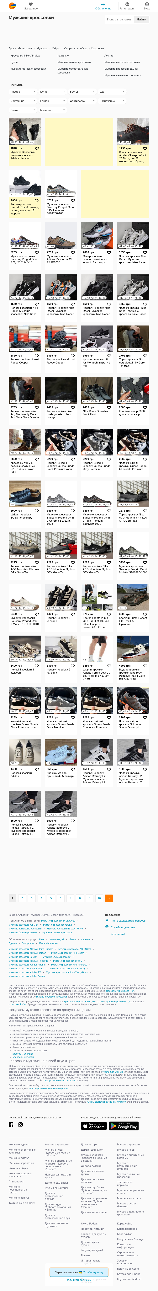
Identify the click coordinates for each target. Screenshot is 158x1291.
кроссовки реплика (23, 1053)
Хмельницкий (57, 939)
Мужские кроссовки (129, 1144)
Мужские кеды (126, 1149)
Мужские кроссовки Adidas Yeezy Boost (67, 972)
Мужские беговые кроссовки (28, 68)
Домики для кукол (92, 1149)
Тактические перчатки (125, 1183)
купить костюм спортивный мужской (106, 1101)
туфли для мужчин (113, 1072)
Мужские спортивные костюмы (130, 1156)
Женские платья (19, 1157)
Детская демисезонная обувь (58, 1216)
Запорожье (28, 943)
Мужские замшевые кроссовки (25, 928)
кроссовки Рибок (18, 1004)
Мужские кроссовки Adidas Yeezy (67, 968)
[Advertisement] (79, 34)
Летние (108, 55)
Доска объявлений (20, 48)
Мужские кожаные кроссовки (128, 1175)
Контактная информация (125, 1246)
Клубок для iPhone (128, 1273)
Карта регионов (127, 1228)
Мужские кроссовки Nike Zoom (67, 953)
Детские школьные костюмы (92, 1181)
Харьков (85, 939)
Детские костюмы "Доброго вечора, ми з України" (94, 1157)
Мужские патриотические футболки (127, 1165)
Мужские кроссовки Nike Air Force (65, 928)
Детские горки (89, 1144)
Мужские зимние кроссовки (57, 932)
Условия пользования (125, 1262)
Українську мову (93, 1272)
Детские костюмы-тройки (92, 1172)
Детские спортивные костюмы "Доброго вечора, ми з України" (94, 1202)
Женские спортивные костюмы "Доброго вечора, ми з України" (58, 1165)
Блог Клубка (124, 1233)
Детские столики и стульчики (56, 1225)
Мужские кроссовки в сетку (67, 961)
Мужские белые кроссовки (23, 932)
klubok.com (12, 6)
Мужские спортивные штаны (130, 1192)
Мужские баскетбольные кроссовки (72, 70)
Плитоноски (16, 1181)
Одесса (13, 943)
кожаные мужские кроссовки (51, 996)
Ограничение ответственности (127, 1254)
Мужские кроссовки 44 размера (58, 920)
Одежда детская (91, 1165)
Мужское (42, 48)
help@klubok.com (128, 1268)
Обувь (55, 48)
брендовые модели (23, 1057)
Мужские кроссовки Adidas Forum (27, 976)
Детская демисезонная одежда (54, 1195)
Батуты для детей (92, 1250)
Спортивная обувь (75, 48)
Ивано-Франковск (48, 943)
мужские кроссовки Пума (119, 1001)
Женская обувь (18, 1168)
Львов (72, 939)
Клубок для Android (129, 1279)
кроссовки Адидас (74, 1001)
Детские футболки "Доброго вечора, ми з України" (94, 1190)
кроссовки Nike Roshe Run (120, 991)
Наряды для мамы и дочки (58, 1176)
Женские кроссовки (57, 1144)
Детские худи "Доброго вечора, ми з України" (58, 1206)
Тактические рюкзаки (22, 1202)
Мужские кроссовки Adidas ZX (25, 972)
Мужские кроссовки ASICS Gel (74, 949)
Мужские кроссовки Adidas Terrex (27, 968)
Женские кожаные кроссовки (20, 1175)
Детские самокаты (56, 1182)
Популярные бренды (130, 1239)
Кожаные (63, 55)
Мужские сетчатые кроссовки (122, 75)
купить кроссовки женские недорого (48, 1088)
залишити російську (79, 1279)
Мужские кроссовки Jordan (57, 924)
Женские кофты (19, 1197)
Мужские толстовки (129, 1198)
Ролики (85, 1255)
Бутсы (14, 62)
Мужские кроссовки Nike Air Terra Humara (31, 949)
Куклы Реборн (89, 1223)
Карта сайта (124, 1223)
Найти (141, 19)
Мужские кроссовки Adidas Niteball (27, 964)
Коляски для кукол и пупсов (93, 1235)
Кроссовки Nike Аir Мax (25, 55)
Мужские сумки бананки (126, 1205)
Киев (41, 939)
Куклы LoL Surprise (57, 1187)
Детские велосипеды (94, 1212)
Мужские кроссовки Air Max (23, 924)
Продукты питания (92, 1228)
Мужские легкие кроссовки (74, 62)
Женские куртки (19, 1144)
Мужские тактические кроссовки (130, 1213)
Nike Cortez (98, 1001)
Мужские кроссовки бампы (121, 68)
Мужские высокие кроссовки (122, 62)
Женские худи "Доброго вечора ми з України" (57, 1152)
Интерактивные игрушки (90, 1262)
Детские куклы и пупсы (91, 1243)
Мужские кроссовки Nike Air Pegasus (28, 961)
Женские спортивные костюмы (22, 1151)
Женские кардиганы (21, 1163)
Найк (87, 1001)
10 (99, 898)
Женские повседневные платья (18, 1189)
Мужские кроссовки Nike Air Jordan (27, 953)
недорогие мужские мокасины (60, 1080)
